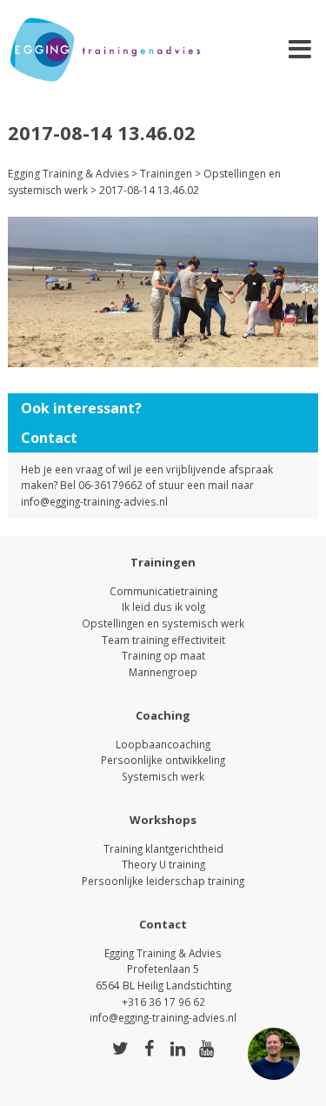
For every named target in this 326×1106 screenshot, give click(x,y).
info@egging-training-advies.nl (94, 501)
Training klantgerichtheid (163, 848)
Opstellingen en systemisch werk (163, 623)
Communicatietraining (163, 591)
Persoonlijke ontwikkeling (163, 760)
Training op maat (163, 655)
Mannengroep (163, 672)
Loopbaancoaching (163, 744)
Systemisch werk (163, 776)
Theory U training (163, 864)
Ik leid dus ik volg (163, 606)
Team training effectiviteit (163, 640)
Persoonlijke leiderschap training (163, 881)
